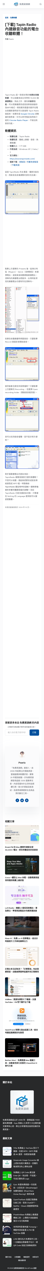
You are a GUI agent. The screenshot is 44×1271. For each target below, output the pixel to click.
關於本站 (8, 1257)
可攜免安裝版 (32, 162)
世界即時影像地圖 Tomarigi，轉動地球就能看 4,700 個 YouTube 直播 (25, 1230)
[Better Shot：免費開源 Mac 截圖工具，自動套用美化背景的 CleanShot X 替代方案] (22, 1047)
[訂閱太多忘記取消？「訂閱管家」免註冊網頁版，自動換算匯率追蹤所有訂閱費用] (22, 956)
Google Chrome (27, 114)
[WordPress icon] (27, 800)
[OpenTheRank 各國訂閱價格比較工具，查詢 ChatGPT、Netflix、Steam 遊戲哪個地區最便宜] (7, 1203)
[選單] (4, 4)
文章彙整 (17, 1257)
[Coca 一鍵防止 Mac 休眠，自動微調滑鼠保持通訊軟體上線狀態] (22, 865)
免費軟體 (13, 18)
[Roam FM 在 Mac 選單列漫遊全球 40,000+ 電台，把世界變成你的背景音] (22, 834)
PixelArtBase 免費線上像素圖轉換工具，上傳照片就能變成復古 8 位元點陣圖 (25, 1218)
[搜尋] (40, 4)
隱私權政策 (22, 1260)
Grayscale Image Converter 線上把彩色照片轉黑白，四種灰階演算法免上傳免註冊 (26, 1163)
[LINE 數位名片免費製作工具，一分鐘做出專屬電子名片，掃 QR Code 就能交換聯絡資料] (7, 1242)
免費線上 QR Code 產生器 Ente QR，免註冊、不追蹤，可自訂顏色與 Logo (25, 1175)
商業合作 (36, 1257)
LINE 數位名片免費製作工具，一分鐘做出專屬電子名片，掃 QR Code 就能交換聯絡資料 (26, 1242)
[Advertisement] (22, 67)
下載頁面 (15, 165)
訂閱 (34, 732)
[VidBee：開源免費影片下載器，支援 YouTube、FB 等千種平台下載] (22, 986)
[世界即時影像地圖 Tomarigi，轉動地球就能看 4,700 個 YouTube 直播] (7, 1230)
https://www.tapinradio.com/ (22, 159)
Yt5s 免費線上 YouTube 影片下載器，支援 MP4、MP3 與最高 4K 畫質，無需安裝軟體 (26, 1151)
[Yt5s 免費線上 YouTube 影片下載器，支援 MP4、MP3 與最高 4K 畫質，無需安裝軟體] (7, 1151)
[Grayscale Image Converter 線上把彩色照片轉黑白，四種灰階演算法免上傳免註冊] (7, 1163)
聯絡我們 (26, 1257)
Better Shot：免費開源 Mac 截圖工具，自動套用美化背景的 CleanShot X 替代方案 (21, 1063)
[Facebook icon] (17, 800)
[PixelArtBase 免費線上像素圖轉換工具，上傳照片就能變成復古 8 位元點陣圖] (7, 1218)
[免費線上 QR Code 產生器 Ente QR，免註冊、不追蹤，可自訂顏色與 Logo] (7, 1175)
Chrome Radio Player (18, 120)
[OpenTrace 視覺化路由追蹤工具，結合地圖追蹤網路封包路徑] (22, 1017)
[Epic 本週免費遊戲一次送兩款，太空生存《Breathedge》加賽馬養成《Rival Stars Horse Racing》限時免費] (7, 1188)
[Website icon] (22, 800)
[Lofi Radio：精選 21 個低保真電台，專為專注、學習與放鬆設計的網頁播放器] (22, 895)
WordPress (29, 1268)
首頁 (6, 18)
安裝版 (22, 162)
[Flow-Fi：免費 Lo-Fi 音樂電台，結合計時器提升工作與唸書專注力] (22, 925)
